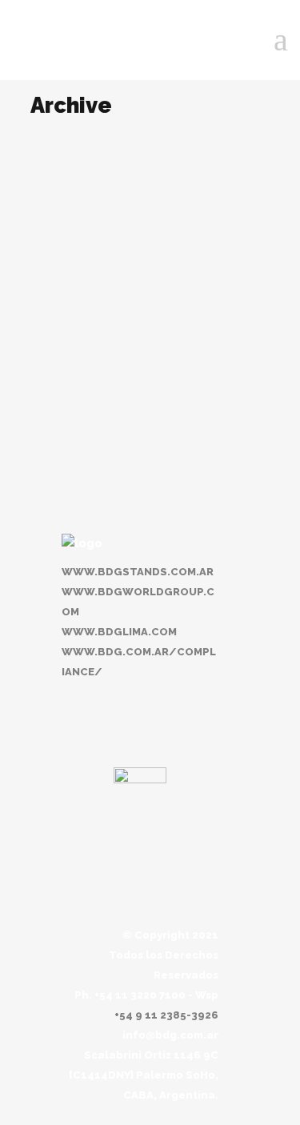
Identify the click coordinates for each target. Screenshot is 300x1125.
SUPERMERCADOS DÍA (112, 338)
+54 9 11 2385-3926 (166, 1015)
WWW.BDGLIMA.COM (119, 632)
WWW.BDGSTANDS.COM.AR (138, 572)
